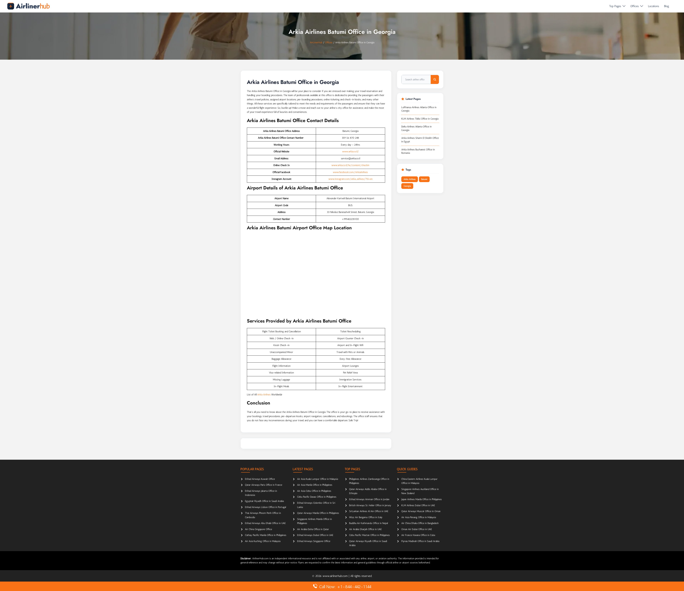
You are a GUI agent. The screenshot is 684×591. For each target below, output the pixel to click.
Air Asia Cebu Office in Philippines (314, 490)
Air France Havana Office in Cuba (418, 535)
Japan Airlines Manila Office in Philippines (421, 499)
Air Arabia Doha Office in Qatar (313, 529)
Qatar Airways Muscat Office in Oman (421, 511)
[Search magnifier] (435, 79)
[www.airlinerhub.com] (28, 6)
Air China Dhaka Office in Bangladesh (420, 523)
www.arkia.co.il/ (350, 151)
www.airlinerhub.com (336, 576)
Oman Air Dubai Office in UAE (416, 529)
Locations (653, 6)
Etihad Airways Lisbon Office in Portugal (265, 507)
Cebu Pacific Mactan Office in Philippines (369, 535)
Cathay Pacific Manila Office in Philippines (265, 535)
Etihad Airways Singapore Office (313, 541)
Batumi (424, 179)
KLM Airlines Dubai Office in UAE (418, 505)
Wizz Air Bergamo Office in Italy (365, 517)
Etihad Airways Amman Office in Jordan (369, 499)
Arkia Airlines (264, 394)
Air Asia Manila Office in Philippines (314, 484)
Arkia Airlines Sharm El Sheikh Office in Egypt (420, 139)
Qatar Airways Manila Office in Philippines (318, 513)
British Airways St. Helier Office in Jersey (370, 505)
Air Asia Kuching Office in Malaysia (262, 541)
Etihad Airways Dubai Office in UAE (315, 535)
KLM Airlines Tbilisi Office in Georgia (419, 118)
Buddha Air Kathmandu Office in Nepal (368, 523)
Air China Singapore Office (258, 529)
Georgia (407, 186)
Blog (666, 6)
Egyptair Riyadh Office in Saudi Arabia (264, 501)
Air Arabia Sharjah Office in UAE (365, 529)
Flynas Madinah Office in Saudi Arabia (420, 541)
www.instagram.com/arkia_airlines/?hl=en (350, 178)
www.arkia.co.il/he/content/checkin (350, 165)
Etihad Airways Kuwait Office (260, 479)
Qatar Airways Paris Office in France (263, 484)
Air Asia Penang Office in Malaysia (418, 517)
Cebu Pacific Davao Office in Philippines (316, 496)
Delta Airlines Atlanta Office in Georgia (416, 128)
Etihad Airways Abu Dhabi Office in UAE (265, 523)
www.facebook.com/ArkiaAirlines (350, 172)
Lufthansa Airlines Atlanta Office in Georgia (418, 109)
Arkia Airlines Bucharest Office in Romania (418, 151)
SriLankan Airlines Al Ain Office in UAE (368, 511)
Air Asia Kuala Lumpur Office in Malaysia (317, 479)
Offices (634, 6)
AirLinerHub (316, 42)
